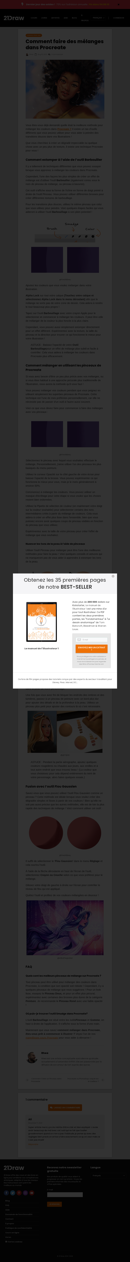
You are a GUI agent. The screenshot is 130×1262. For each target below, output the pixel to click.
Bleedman (89, 625)
